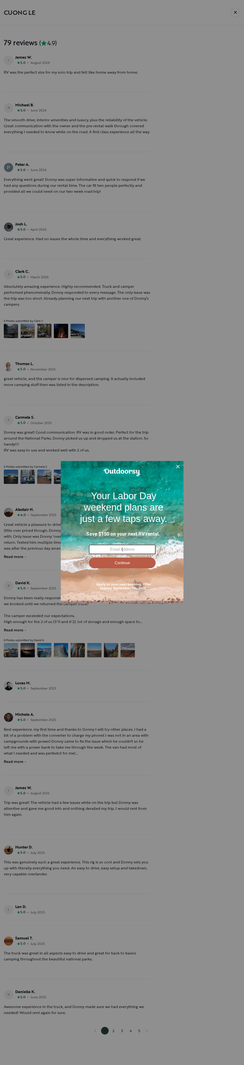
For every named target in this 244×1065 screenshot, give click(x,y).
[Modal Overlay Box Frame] (122, 532)
